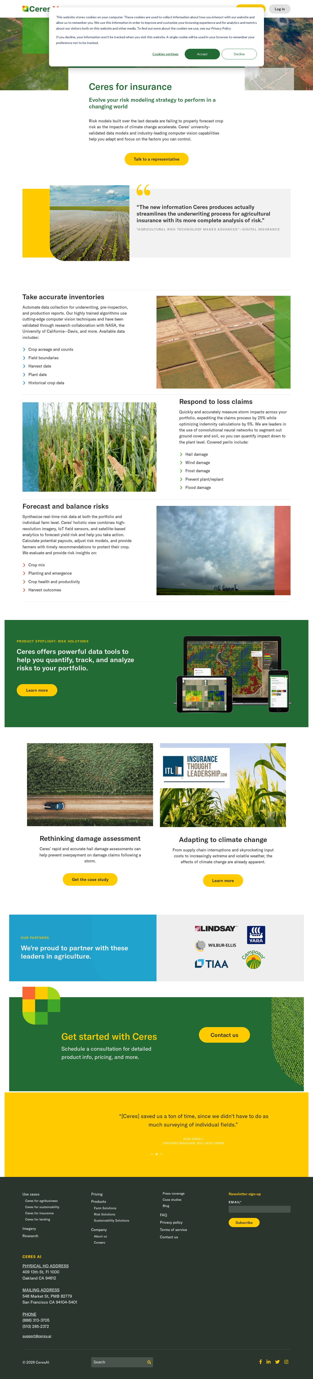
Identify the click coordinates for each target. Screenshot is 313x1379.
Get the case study (90, 879)
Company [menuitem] (99, 1229)
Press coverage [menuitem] (173, 1193)
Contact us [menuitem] (169, 1237)
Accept (202, 54)
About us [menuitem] (100, 1236)
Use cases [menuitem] (30, 1194)
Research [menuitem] (30, 1236)
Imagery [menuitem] (29, 1228)
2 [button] (156, 1154)
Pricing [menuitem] (97, 1194)
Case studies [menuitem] (172, 1200)
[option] (156, 1125)
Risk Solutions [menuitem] (104, 1214)
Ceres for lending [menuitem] (37, 1219)
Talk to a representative (156, 159)
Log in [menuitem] (280, 9)
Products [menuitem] (98, 1201)
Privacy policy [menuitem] (171, 1222)
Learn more (37, 690)
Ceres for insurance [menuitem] (39, 1213)
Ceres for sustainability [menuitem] (42, 1207)
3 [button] (161, 1154)
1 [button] (152, 1154)
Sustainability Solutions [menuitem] (111, 1220)
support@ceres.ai (36, 1336)
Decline (239, 54)
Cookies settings (165, 54)
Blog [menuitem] (166, 1206)
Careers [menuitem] (99, 1242)
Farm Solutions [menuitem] (105, 1208)
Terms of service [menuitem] (173, 1229)
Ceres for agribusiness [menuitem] (41, 1201)
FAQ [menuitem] (163, 1215)
